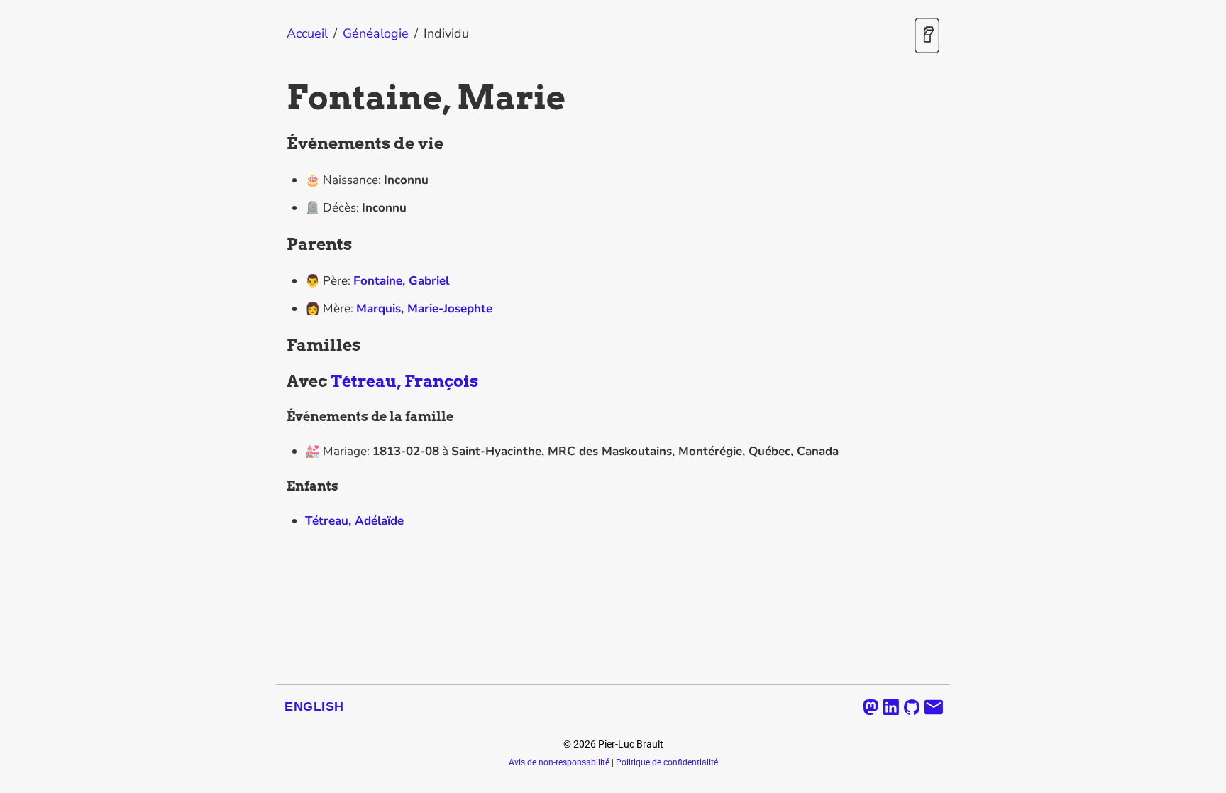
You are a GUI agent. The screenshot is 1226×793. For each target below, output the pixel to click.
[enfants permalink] (279, 486)
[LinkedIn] (891, 707)
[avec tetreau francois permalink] (279, 382)
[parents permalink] (279, 245)
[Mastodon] (870, 707)
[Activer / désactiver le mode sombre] (927, 36)
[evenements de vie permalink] (279, 144)
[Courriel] (933, 707)
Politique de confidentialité (667, 762)
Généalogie (376, 33)
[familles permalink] (279, 346)
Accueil (307, 33)
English (314, 706)
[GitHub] (912, 707)
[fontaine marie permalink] (279, 98)
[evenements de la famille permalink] (279, 417)
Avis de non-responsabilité (559, 762)
